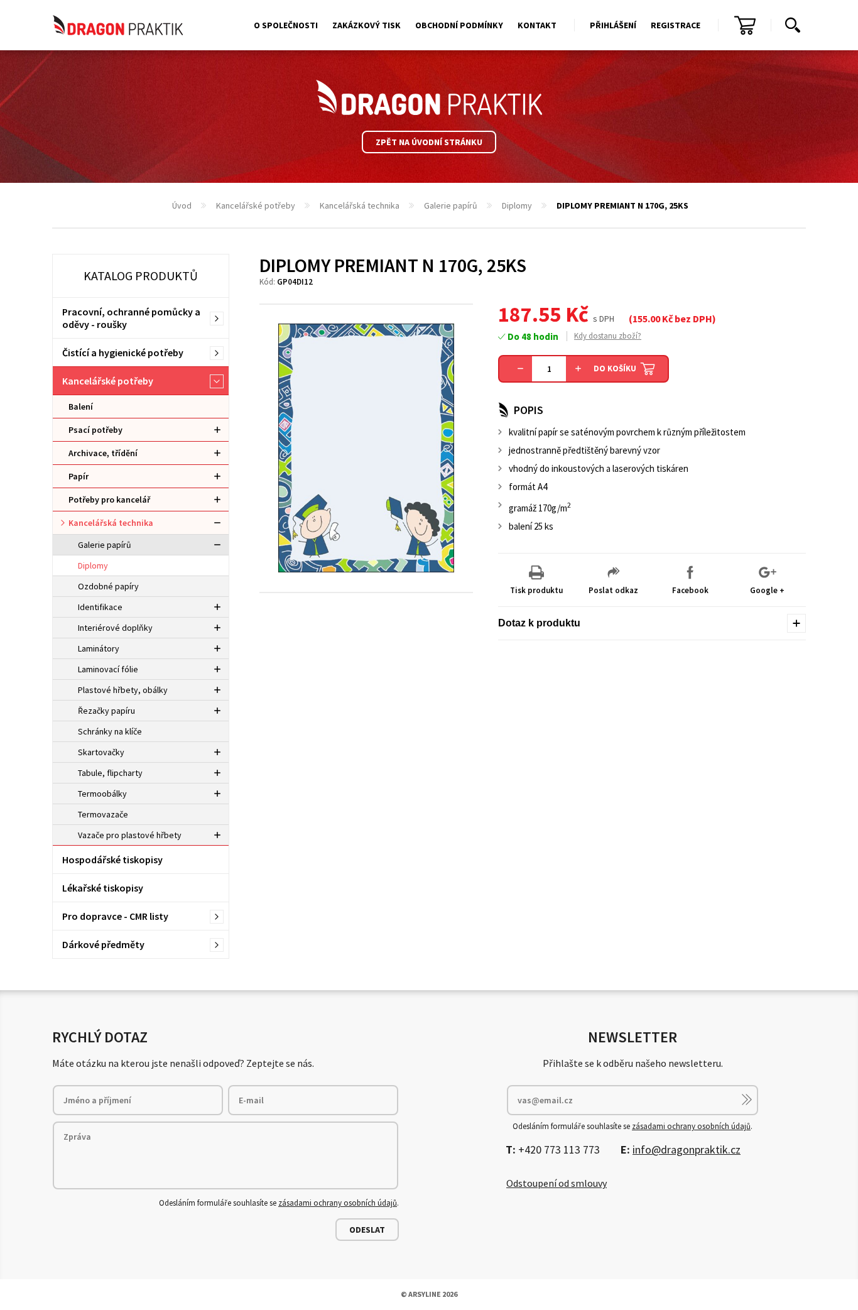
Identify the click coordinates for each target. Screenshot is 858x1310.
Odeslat (367, 1229)
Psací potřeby (95, 429)
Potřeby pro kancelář (109, 499)
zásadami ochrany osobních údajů (337, 1203)
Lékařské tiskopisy (102, 888)
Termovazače (103, 814)
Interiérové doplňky (115, 627)
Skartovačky (101, 752)
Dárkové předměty (103, 944)
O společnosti (286, 25)
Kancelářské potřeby (255, 205)
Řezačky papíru (106, 710)
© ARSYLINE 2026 (429, 1294)
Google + (767, 590)
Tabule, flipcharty (110, 772)
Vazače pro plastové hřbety (130, 835)
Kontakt (537, 25)
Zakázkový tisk (366, 25)
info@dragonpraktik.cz (687, 1149)
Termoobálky (102, 793)
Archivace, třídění (103, 453)
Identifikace (100, 607)
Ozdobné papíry (108, 586)
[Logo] (429, 97)
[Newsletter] (746, 1099)
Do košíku (615, 368)
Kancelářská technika (359, 205)
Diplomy (517, 205)
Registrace (675, 25)
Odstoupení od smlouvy (556, 1183)
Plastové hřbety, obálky (123, 690)
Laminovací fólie (108, 669)
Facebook (690, 590)
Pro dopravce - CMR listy (115, 916)
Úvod (182, 205)
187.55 (529, 314)
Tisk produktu (536, 590)
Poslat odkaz (613, 590)
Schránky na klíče (110, 731)
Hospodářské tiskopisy (112, 859)
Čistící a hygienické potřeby (122, 352)
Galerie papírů (450, 205)
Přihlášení (613, 25)
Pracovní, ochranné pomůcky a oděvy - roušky (131, 317)
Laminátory (98, 648)
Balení (80, 406)
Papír (78, 476)
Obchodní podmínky (459, 25)
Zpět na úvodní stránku (429, 142)
